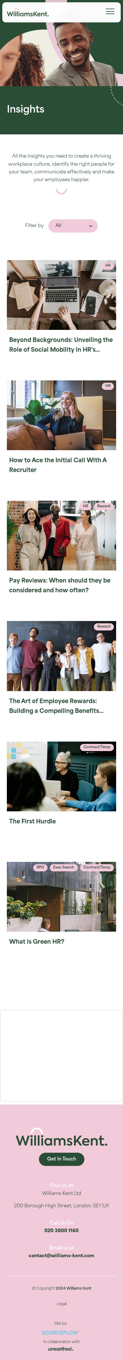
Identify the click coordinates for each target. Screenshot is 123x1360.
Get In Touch (61, 1159)
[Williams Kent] (28, 12)
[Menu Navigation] (110, 11)
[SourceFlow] (61, 1333)
